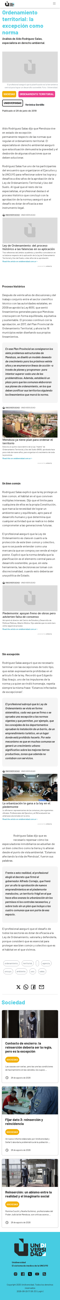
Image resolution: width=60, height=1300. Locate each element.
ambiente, (21, 971)
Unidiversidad (12, 103)
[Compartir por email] (41, 986)
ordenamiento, (11, 963)
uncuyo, (8, 971)
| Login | (39, 1291)
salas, (42, 971)
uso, (33, 971)
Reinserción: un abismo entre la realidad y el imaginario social (28, 1194)
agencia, (46, 963)
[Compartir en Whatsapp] (26, 987)
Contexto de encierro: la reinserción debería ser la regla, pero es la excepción (28, 1047)
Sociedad (9, 94)
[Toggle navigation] (54, 3)
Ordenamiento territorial (37, 94)
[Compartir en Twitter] (18, 987)
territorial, (27, 963)
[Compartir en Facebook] (34, 987)
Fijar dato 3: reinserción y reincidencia (24, 1122)
